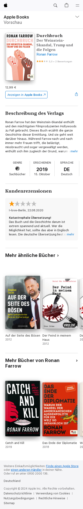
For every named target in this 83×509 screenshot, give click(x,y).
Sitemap (9, 503)
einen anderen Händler (26, 470)
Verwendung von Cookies (53, 493)
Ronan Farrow (46, 54)
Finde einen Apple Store (62, 466)
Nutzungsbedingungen (19, 498)
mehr (74, 151)
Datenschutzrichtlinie (18, 493)
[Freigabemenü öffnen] (76, 94)
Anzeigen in (24, 95)
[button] (55, 5)
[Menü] (77, 5)
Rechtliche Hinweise (52, 498)
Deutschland (12, 481)
